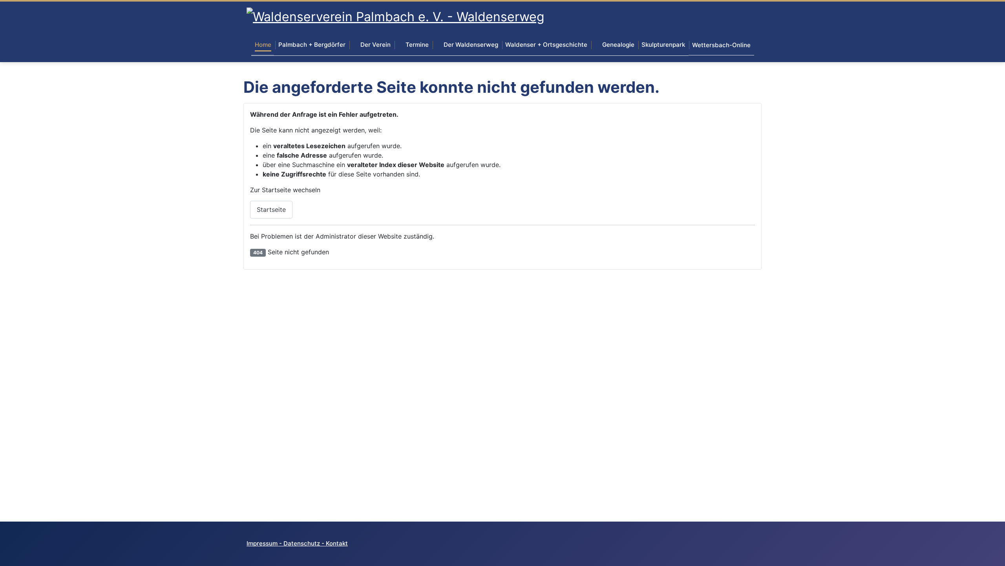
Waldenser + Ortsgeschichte (546, 44)
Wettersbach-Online (721, 45)
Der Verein (375, 44)
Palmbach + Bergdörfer (311, 44)
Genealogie (618, 44)
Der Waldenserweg (471, 44)
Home (263, 44)
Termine (417, 44)
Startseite (271, 209)
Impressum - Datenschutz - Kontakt (297, 543)
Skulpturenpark (663, 44)
